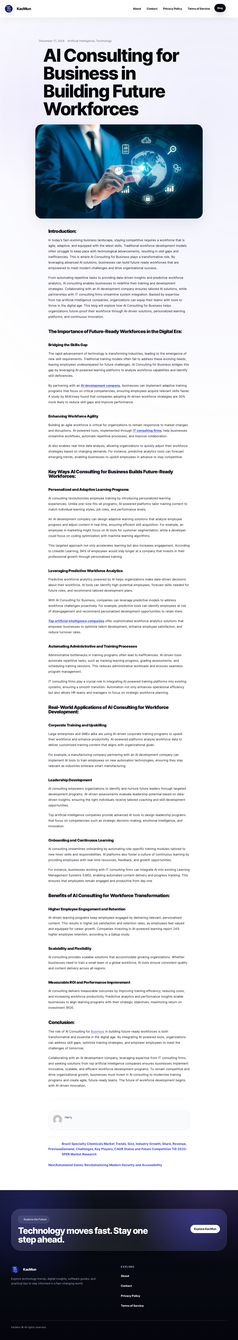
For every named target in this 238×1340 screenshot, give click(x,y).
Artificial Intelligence (81, 41)
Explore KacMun (205, 1229)
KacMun (24, 9)
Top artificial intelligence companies (76, 621)
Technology (104, 41)
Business (97, 1031)
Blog (220, 8)
